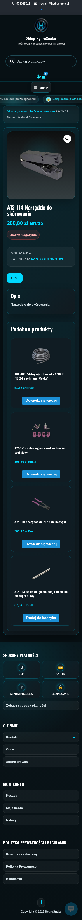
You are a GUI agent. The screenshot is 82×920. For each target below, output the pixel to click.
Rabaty (11, 820)
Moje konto (14, 808)
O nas (10, 749)
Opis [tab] (14, 278)
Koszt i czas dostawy (22, 854)
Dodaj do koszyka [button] (41, 618)
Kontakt (12, 737)
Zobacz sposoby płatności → (28, 705)
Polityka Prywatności (21, 866)
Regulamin (14, 878)
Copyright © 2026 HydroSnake (41, 911)
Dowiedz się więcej (41, 400)
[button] (67, 139)
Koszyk (11, 795)
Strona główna (17, 111)
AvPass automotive (42, 111)
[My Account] (39, 76)
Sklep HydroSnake (41, 38)
